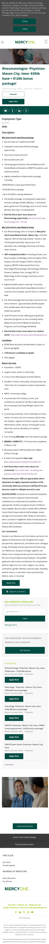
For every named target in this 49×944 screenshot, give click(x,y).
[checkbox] (13, 94)
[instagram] (28, 911)
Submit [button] (25, 618)
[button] (13, 101)
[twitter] (24, 911)
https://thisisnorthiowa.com (26, 474)
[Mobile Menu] (2, 42)
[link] (25, 42)
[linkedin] (20, 911)
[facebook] (16, 911)
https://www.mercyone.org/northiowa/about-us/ (29, 335)
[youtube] (32, 911)
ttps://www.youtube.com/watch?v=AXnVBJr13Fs (23, 462)
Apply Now (16, 679)
